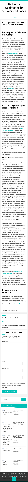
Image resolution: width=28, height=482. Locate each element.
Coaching (10, 88)
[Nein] (26, 477)
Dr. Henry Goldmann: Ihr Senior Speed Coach (14, 8)
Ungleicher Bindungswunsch (18, 448)
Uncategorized (12, 310)
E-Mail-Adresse (6, 368)
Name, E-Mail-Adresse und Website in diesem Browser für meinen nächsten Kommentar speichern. (13, 385)
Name (4, 361)
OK (14, 478)
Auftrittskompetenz (12, 309)
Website (4, 375)
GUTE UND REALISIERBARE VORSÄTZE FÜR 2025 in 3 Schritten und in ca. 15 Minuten (19, 423)
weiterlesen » (16, 414)
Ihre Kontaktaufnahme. (17, 303)
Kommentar (5, 341)
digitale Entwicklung (13, 53)
